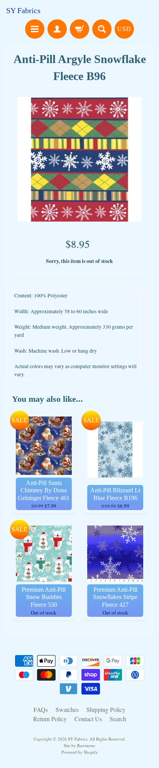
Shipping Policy (105, 709)
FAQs (41, 709)
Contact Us (88, 719)
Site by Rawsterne (79, 745)
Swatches (67, 709)
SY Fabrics (23, 10)
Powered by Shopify (79, 752)
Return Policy (50, 719)
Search (118, 719)
